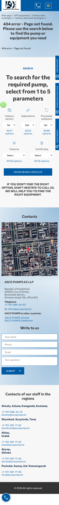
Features (14, 149)
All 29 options (41, 160)
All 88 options (46, 132)
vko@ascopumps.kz (12, 474)
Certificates (41, 149)
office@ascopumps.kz (20, 308)
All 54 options (28, 132)
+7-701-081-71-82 (11, 425)
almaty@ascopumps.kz (14, 414)
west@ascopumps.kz (13, 444)
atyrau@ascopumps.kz (14, 461)
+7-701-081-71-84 (11, 458)
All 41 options (9, 132)
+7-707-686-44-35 (12, 411)
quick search (57, 136)
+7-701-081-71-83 (11, 441)
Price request (57, 65)
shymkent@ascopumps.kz (16, 428)
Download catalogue (57, 97)
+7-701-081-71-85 (11, 471)
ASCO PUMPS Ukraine (17, 317)
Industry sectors (9, 117)
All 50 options (14, 160)
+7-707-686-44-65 (40, 5)
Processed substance (46, 117)
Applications (28, 115)
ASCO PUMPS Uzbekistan (19, 320)
